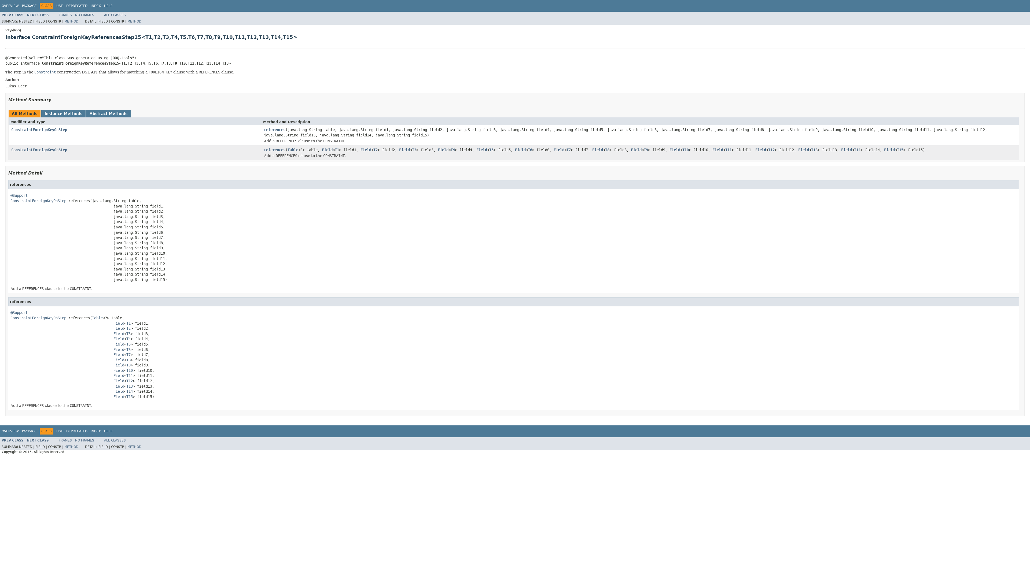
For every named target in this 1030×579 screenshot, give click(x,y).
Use (59, 6)
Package (29, 6)
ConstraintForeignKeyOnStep (39, 130)
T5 (491, 150)
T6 (530, 150)
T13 (814, 150)
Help (108, 6)
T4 (453, 150)
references (274, 130)
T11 (728, 150)
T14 (857, 150)
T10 (685, 150)
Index (96, 6)
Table (293, 150)
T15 (900, 150)
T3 (414, 150)
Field (327, 150)
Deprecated (76, 6)
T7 (568, 150)
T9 (646, 150)
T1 (337, 150)
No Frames (84, 15)
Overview (10, 6)
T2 (375, 150)
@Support (19, 195)
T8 (607, 150)
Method (71, 21)
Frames (65, 15)
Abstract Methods (108, 114)
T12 (771, 150)
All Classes (115, 15)
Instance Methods (63, 114)
